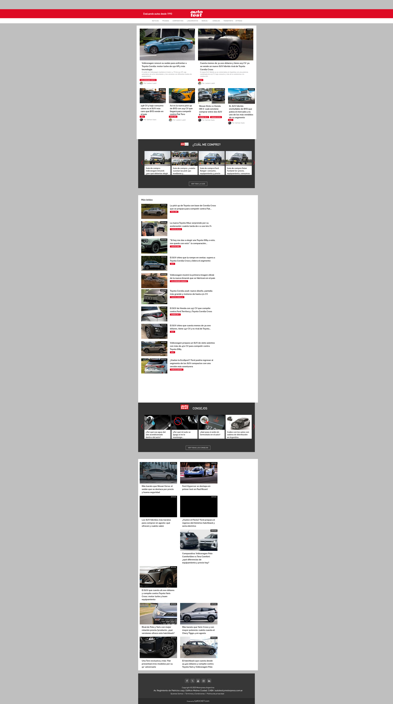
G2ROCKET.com (201, 701)
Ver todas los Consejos (198, 448)
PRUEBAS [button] (165, 21)
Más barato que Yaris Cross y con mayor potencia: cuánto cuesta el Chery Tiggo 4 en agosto (198, 630)
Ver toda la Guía (198, 184)
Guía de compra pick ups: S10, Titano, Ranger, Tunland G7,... (238, 171)
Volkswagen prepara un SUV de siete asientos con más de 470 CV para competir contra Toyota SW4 (192, 346)
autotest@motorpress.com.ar (229, 690)
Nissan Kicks (216, 117)
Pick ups (173, 117)
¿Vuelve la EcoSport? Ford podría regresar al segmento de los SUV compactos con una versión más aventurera (191, 363)
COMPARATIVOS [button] (178, 21)
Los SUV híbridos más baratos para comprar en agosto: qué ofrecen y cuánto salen (156, 523)
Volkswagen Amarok (179, 281)
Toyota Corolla (177, 297)
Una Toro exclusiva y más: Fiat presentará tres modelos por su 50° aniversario (157, 664)
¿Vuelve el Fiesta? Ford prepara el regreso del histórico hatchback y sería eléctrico (198, 523)
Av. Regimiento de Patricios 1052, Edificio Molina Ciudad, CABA (184, 690)
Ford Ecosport (176, 369)
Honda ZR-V (175, 314)
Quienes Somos (177, 693)
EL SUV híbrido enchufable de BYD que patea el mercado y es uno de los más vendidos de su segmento (241, 112)
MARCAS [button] (205, 21)
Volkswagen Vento (148, 80)
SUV (200, 80)
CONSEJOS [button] (216, 21)
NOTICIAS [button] (155, 21)
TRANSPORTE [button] (228, 21)
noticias (191, 29)
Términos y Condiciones (195, 693)
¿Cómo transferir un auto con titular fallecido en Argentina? (211, 435)
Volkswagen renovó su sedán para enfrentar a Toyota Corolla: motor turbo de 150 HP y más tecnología (164, 66)
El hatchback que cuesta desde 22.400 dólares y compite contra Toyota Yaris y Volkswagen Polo (197, 664)
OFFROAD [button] (238, 21)
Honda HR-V (203, 117)
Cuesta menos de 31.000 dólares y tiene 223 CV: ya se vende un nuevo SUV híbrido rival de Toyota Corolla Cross (224, 66)
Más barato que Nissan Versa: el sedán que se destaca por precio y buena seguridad (158, 489)
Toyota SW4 (175, 246)
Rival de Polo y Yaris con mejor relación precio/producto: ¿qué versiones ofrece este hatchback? (158, 630)
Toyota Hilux (176, 229)
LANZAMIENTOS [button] (192, 21)
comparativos (219, 89)
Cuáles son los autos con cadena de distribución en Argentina (184, 435)
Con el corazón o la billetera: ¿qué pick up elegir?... (210, 171)
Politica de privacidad (215, 693)
